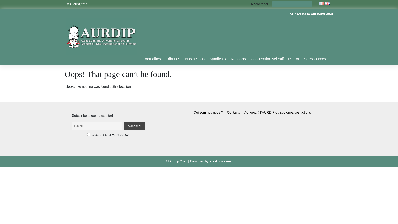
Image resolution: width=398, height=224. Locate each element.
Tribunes (173, 59)
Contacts (233, 112)
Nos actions (195, 59)
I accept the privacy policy (109, 134)
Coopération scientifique (271, 59)
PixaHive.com (220, 161)
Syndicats (218, 59)
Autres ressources (311, 59)
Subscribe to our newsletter (311, 14)
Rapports (238, 59)
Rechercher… (261, 4)
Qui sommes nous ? (208, 112)
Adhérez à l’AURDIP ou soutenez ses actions (277, 112)
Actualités (153, 59)
